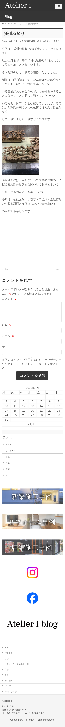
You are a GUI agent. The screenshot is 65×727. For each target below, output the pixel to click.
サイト (6, 346)
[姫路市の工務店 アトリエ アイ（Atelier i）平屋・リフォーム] (18, 6)
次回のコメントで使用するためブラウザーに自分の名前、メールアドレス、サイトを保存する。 (32, 364)
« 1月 (31, 424)
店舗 (7, 669)
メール (8, 335)
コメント (9, 298)
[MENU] (58, 6)
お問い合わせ (11, 692)
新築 (8, 469)
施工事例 (9, 653)
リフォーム (11, 450)
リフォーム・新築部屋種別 (17, 664)
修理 (8, 457)
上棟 (5, 269)
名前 (6, 325)
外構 (8, 463)
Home (7, 647)
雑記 (8, 475)
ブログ (56, 41)
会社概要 (9, 680)
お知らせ (10, 444)
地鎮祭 (58, 269)
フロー (8, 675)
